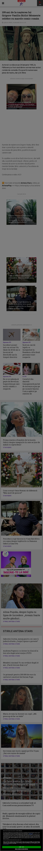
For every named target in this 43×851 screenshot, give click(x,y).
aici (30, 836)
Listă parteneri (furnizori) (6, 844)
